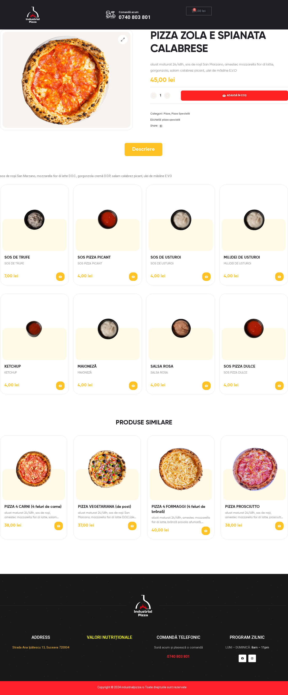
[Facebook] (242, 658)
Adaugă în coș (236, 95)
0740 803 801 (135, 17)
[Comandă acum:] (111, 14)
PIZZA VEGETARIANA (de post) (104, 507)
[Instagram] (252, 658)
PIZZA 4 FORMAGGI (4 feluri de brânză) (178, 509)
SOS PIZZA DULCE (239, 366)
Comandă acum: (129, 12)
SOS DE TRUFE (17, 257)
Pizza (167, 113)
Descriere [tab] (143, 149)
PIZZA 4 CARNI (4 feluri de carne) (33, 507)
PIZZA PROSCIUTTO (242, 507)
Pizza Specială (180, 113)
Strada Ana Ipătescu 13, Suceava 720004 (40, 647)
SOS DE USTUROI (166, 257)
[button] (123, 39)
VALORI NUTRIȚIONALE (109, 637)
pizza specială (171, 120)
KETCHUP (12, 366)
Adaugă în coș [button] (60, 276)
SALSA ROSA (162, 366)
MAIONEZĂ (87, 366)
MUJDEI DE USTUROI (242, 257)
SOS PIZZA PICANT (94, 257)
